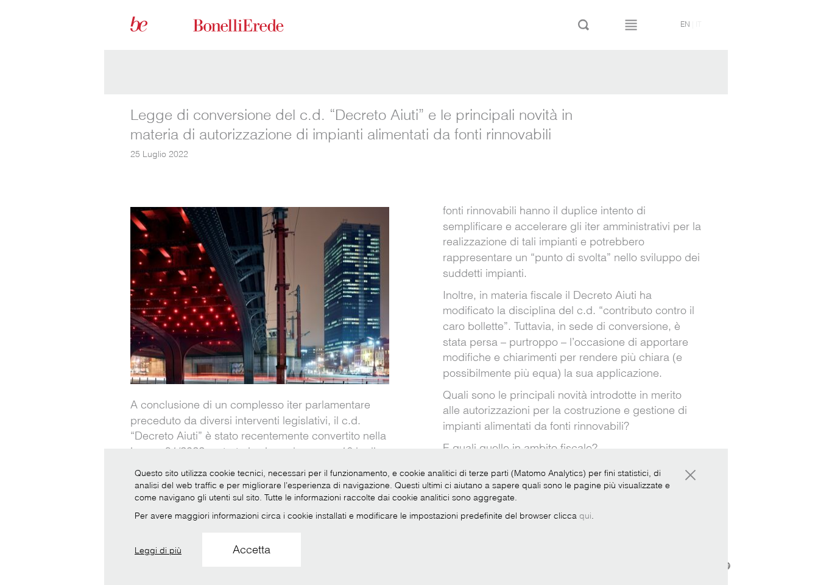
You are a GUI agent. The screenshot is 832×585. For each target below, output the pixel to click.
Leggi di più (158, 550)
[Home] (252, 24)
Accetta (251, 549)
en (685, 24)
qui (585, 515)
